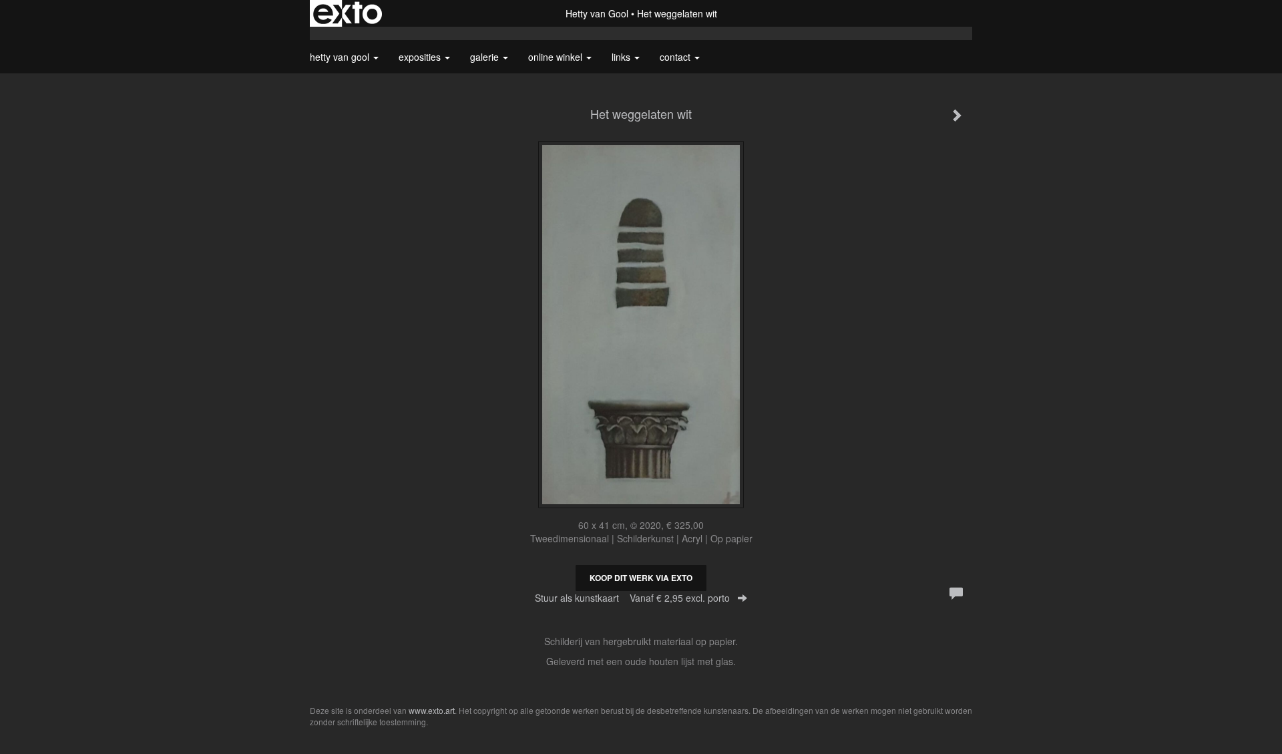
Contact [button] (676, 56)
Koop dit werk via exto (641, 578)
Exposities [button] (421, 56)
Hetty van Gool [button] (341, 56)
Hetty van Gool (597, 13)
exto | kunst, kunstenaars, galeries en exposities (347, 13)
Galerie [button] (485, 56)
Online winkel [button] (556, 56)
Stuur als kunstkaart (632, 597)
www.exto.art (432, 710)
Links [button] (622, 56)
